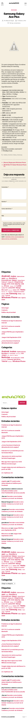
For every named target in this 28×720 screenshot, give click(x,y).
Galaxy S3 (11, 282)
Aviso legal (5, 308)
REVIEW (3, 293)
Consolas (12, 353)
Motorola (10, 290)
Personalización (15, 357)
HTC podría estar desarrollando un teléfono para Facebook (11, 483)
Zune (3, 299)
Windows (10, 361)
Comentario (5, 187)
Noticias (14, 10)
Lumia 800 (11, 288)
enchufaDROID (14, 3)
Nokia (22, 290)
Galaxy (15, 155)
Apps (7, 278)
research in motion (18, 291)
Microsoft (4, 290)
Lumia (18, 286)
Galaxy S (4, 282)
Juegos (11, 286)
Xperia (23, 297)
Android (10, 155)
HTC (9, 284)
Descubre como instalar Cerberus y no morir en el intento (12, 504)
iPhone (6, 286)
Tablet (23, 293)
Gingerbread (18, 282)
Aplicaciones (20, 276)
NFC (18, 290)
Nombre (4, 201)
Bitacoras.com (6, 528)
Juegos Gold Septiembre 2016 (11, 337)
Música (16, 355)
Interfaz (18, 284)
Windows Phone (9, 297)
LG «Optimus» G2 (7, 473)
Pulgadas (10, 291)
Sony (19, 294)
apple (3, 278)
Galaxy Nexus (21, 280)
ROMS (22, 357)
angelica (4, 481)
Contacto (4, 310)
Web (2, 215)
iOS (22, 284)
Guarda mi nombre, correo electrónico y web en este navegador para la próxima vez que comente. (14, 224)
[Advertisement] (14, 257)
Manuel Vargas (10, 20)
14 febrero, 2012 (21, 20)
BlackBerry (13, 278)
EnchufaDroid (6, 280)
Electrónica (18, 353)
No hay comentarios (15, 23)
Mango (18, 288)
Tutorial (7, 295)
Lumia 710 (4, 288)
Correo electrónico (6, 208)
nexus (15, 290)
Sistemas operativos (13, 359)
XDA (19, 297)
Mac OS (12, 355)
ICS (12, 284)
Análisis (6, 155)
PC (6, 291)
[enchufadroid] (14, 397)
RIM (7, 293)
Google (3, 284)
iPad (2, 286)
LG (15, 286)
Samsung (19, 155)
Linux (8, 355)
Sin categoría (4, 359)
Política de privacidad (8, 312)
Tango (2, 295)
